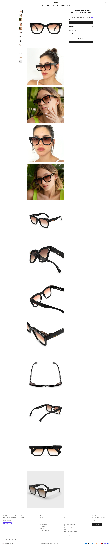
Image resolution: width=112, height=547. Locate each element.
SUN (42, 5)
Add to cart (81, 38)
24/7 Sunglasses (43, 524)
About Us (66, 515)
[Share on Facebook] (72, 30)
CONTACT (63, 5)
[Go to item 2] (21, 15)
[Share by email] (77, 30)
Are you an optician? (68, 535)
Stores (41, 532)
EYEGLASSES (48, 5)
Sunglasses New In (44, 520)
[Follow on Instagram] (6, 539)
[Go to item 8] (21, 40)
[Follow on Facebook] (3, 539)
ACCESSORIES (56, 5)
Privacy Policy (67, 522)
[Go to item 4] (21, 24)
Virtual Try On (81, 22)
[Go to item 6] (21, 32)
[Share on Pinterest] (75, 30)
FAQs (65, 517)
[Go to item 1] (21, 11)
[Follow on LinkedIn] (15, 539)
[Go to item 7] (21, 36)
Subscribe (97, 524)
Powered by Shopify (55, 543)
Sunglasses (42, 517)
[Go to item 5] (21, 28)
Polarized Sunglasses (44, 530)
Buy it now (80, 41)
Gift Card (42, 528)
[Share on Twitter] (73, 30)
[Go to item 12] (21, 57)
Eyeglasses (42, 526)
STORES (68, 5)
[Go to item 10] (21, 49)
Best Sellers (42, 522)
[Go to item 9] (21, 45)
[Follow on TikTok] (12, 539)
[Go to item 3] (21, 20)
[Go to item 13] (21, 61)
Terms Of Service (68, 520)
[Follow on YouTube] (9, 539)
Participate (42, 515)
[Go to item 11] (21, 53)
